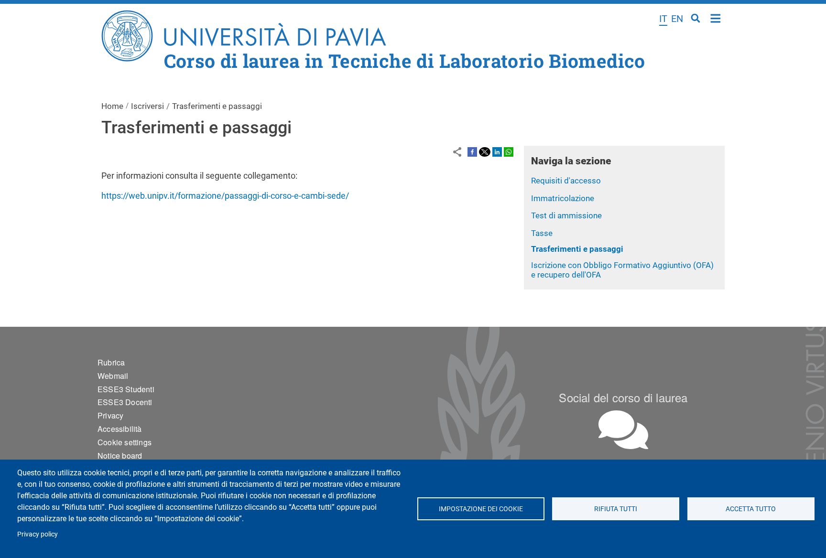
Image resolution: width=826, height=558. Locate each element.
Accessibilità (120, 428)
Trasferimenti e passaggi (577, 249)
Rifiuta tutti (615, 509)
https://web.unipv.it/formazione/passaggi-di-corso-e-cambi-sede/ (225, 196)
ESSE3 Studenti (126, 389)
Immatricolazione (562, 198)
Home (716, 17)
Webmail (113, 375)
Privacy (110, 415)
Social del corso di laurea (623, 397)
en (677, 18)
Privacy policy (37, 534)
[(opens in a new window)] (472, 151)
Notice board (120, 455)
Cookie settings (125, 442)
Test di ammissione (566, 215)
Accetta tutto (751, 509)
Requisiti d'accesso (566, 180)
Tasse (542, 233)
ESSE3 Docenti (125, 402)
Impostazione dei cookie (480, 509)
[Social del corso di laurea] (623, 429)
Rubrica (111, 362)
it (663, 18)
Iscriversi (147, 106)
